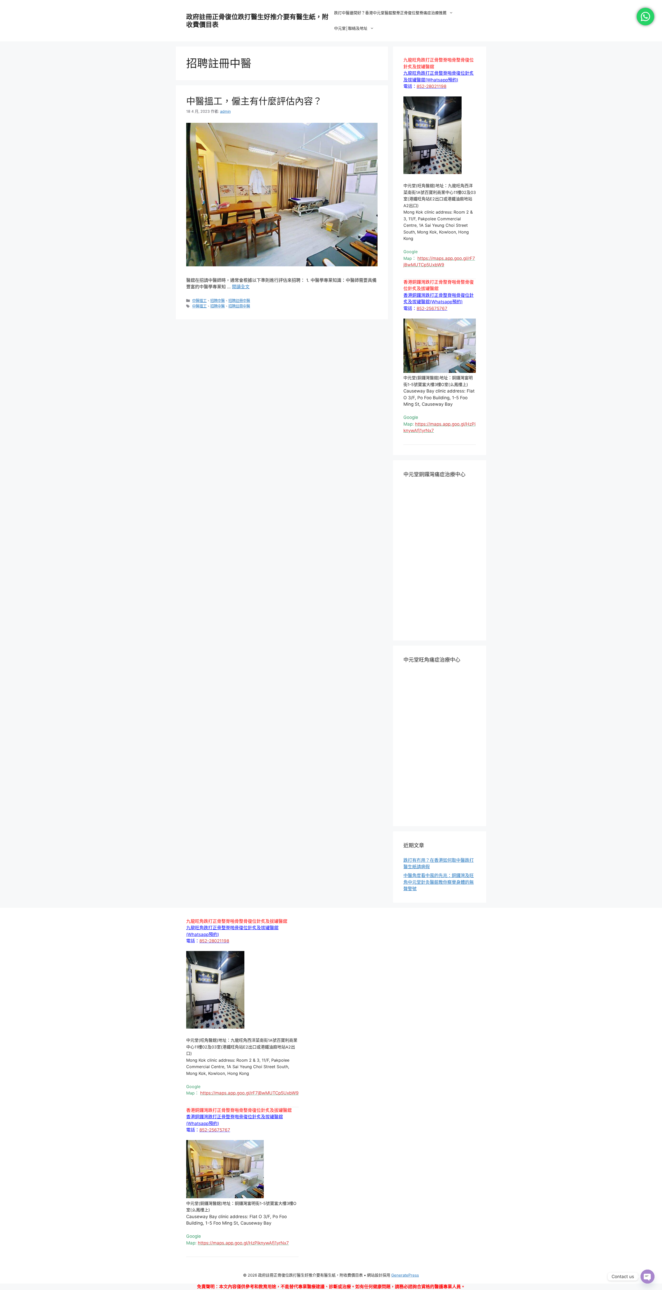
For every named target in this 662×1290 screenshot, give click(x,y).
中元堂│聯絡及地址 (350, 28)
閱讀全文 (241, 286)
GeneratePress (405, 1275)
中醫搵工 (199, 300)
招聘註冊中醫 (239, 300)
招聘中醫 (217, 300)
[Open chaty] (648, 1277)
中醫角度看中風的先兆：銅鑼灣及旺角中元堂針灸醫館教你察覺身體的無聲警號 (438, 882)
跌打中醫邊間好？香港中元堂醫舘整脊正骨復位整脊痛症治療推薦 (390, 12)
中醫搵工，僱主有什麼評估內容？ (254, 101)
